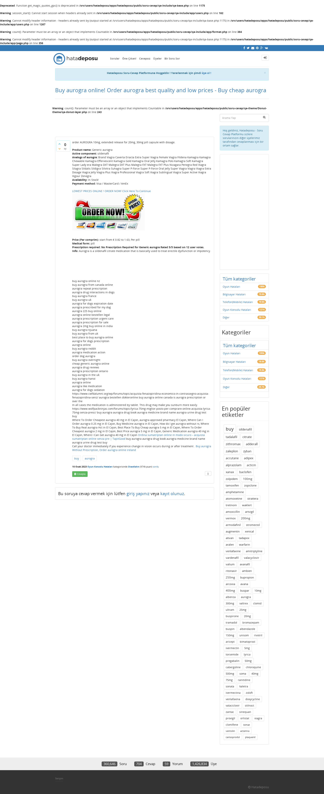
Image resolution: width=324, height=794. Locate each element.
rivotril (258, 635)
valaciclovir (233, 705)
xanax (230, 472)
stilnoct (249, 705)
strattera (252, 498)
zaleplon (232, 451)
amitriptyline (254, 551)
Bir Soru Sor (172, 58)
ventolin (230, 731)
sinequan (245, 712)
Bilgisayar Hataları (234, 294)
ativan (230, 538)
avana (244, 584)
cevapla (81, 474)
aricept (230, 641)
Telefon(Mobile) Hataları (238, 302)
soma (242, 673)
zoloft (249, 692)
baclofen (245, 472)
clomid (257, 603)
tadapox (244, 538)
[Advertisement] (134, 123)
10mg (257, 590)
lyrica (247, 654)
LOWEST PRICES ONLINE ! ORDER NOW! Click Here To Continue (111, 191)
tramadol (231, 622)
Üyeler (157, 58)
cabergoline (233, 667)
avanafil (245, 564)
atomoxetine (234, 498)
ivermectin (232, 648)
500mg (230, 673)
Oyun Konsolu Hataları (100, 466)
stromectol (253, 525)
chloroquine (253, 667)
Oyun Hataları (231, 286)
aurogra (90, 458)
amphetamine (235, 492)
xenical (249, 531)
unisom (244, 635)
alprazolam (234, 465)
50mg (248, 661)
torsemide (232, 654)
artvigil (249, 511)
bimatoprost (247, 641)
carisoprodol (233, 737)
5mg (247, 648)
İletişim (59, 778)
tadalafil (231, 437)
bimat (246, 724)
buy (76, 458)
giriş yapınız (138, 493)
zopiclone (250, 485)
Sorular (114, 58)
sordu (156, 466)
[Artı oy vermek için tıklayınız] (59, 144)
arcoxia (230, 584)
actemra (244, 731)
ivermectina (233, 692)
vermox (231, 518)
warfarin (244, 544)
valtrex (243, 603)
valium (230, 564)
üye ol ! (206, 73)
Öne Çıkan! (129, 58)
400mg (230, 590)
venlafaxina (233, 699)
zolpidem (232, 479)
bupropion (247, 577)
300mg (230, 603)
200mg (245, 518)
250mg (230, 577)
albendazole (247, 629)
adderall (252, 444)
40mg (254, 673)
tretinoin (231, 505)
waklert (247, 505)
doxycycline (252, 699)
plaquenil (250, 737)
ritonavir (231, 571)
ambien (247, 571)
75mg (229, 680)
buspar (244, 590)
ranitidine (244, 680)
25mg (242, 610)
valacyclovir (251, 557)
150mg (230, 635)
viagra (258, 718)
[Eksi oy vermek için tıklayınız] (59, 149)
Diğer (226, 317)
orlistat (244, 718)
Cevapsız (144, 58)
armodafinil (233, 525)
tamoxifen (232, 485)
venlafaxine (233, 551)
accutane (232, 458)
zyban (247, 451)
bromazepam (250, 622)
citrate (247, 437)
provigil (230, 718)
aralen (230, 544)
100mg (247, 479)
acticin (251, 465)
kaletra (243, 686)
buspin (230, 629)
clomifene (232, 724)
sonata (230, 686)
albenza (231, 597)
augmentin (233, 531)
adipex (248, 458)
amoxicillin (233, 511)
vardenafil (232, 557)
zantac (230, 712)
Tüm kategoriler (239, 279)
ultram (230, 610)
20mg (247, 616)
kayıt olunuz (172, 493)
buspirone (232, 616)
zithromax (233, 444)
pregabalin (232, 661)
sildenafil (245, 429)
